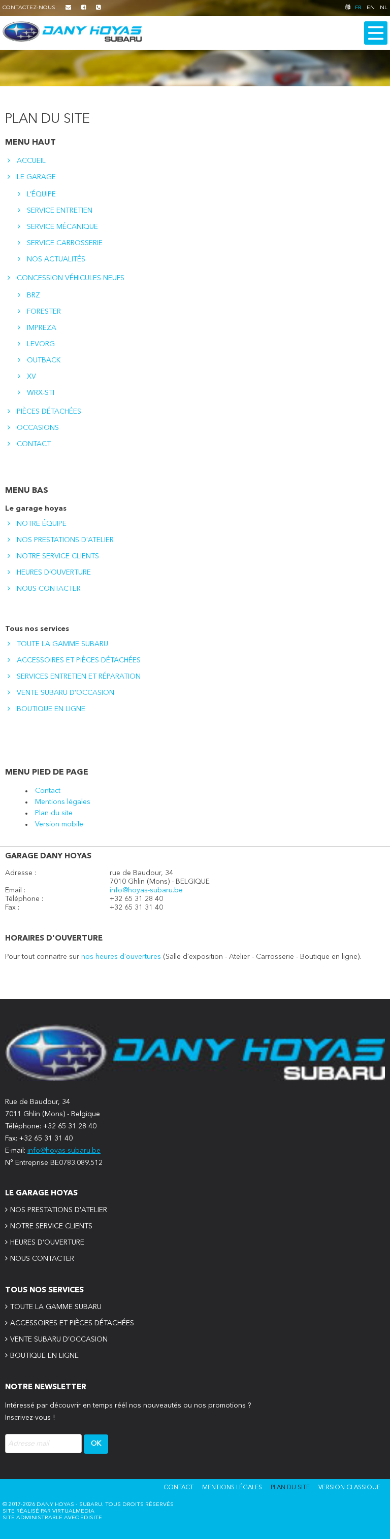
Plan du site (54, 813)
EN (371, 8)
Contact (34, 444)
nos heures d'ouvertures (122, 956)
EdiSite (91, 1518)
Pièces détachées (49, 411)
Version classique (349, 1488)
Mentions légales (62, 802)
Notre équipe (42, 523)
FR (358, 8)
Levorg (41, 344)
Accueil (31, 160)
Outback (43, 360)
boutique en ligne (51, 709)
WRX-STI (40, 392)
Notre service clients (58, 556)
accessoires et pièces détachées (79, 660)
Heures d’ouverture (54, 572)
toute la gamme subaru (62, 644)
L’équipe (41, 194)
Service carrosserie (65, 243)
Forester (44, 311)
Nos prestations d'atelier (65, 540)
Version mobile (59, 824)
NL (383, 8)
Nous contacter (49, 588)
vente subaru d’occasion (65, 692)
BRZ (33, 295)
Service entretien (59, 210)
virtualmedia (73, 1511)
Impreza (41, 327)
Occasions (38, 427)
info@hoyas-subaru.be (146, 890)
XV (31, 376)
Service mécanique (62, 226)
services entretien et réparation (79, 676)
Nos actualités (56, 259)
